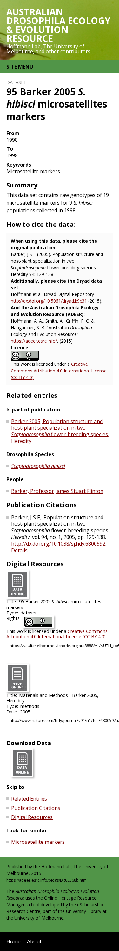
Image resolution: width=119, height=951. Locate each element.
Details (19, 550)
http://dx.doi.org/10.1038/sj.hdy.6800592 (58, 543)
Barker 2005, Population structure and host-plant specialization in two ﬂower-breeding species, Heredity (60, 431)
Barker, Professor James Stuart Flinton (57, 491)
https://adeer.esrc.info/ (34, 341)
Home (13, 941)
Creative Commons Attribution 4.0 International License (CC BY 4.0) (59, 370)
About (34, 941)
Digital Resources (32, 817)
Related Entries (29, 798)
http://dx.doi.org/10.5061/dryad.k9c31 (49, 301)
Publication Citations (35, 807)
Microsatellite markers (38, 841)
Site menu (19, 66)
